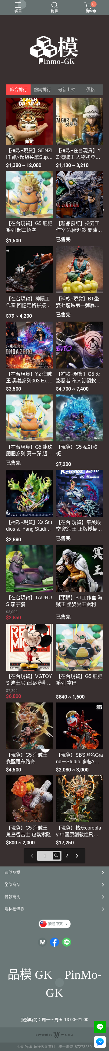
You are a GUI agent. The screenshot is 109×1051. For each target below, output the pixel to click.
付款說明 (12, 896)
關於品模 (12, 872)
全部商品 (12, 884)
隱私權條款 (14, 908)
